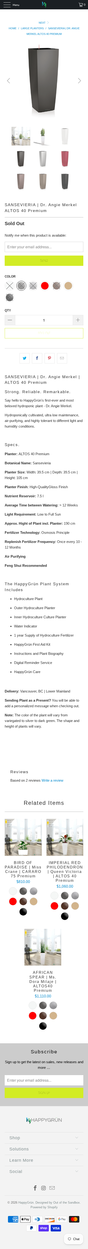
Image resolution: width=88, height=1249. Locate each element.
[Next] (79, 80)
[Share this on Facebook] (37, 358)
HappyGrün (26, 1202)
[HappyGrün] (44, 4)
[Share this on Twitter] (24, 358)
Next (42, 22)
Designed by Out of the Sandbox (57, 1202)
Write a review (52, 780)
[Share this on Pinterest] (50, 358)
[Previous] (9, 80)
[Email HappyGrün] (52, 1188)
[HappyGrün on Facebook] (35, 1188)
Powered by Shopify (44, 1207)
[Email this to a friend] (62, 358)
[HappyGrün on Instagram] (43, 1188)
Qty (8, 310)
